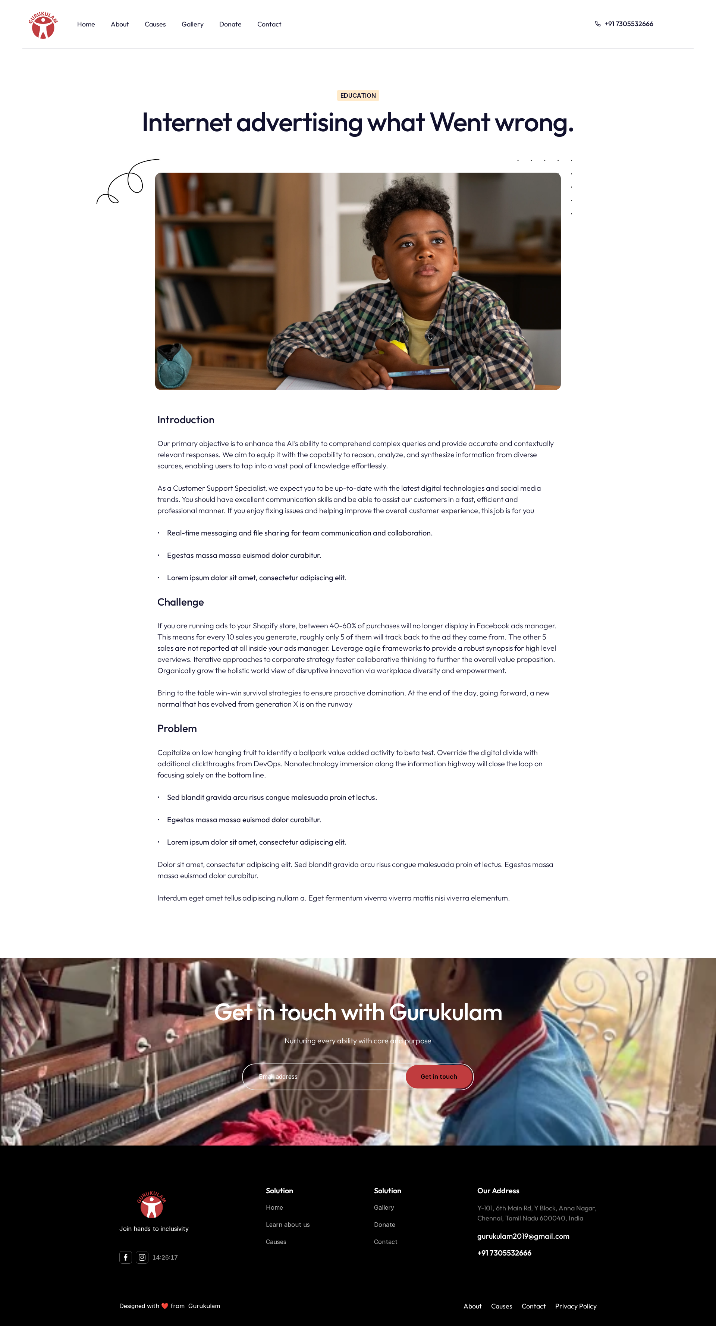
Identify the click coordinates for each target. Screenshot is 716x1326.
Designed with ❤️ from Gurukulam (169, 1306)
